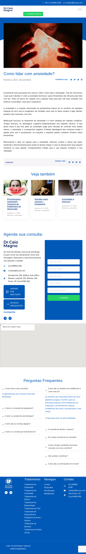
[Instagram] (10, 318)
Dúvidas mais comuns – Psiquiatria (41, 201)
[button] (71, 79)
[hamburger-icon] (79, 9)
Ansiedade (9, 162)
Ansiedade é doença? (68, 200)
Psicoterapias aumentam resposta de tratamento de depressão (14, 204)
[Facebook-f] (5, 318)
